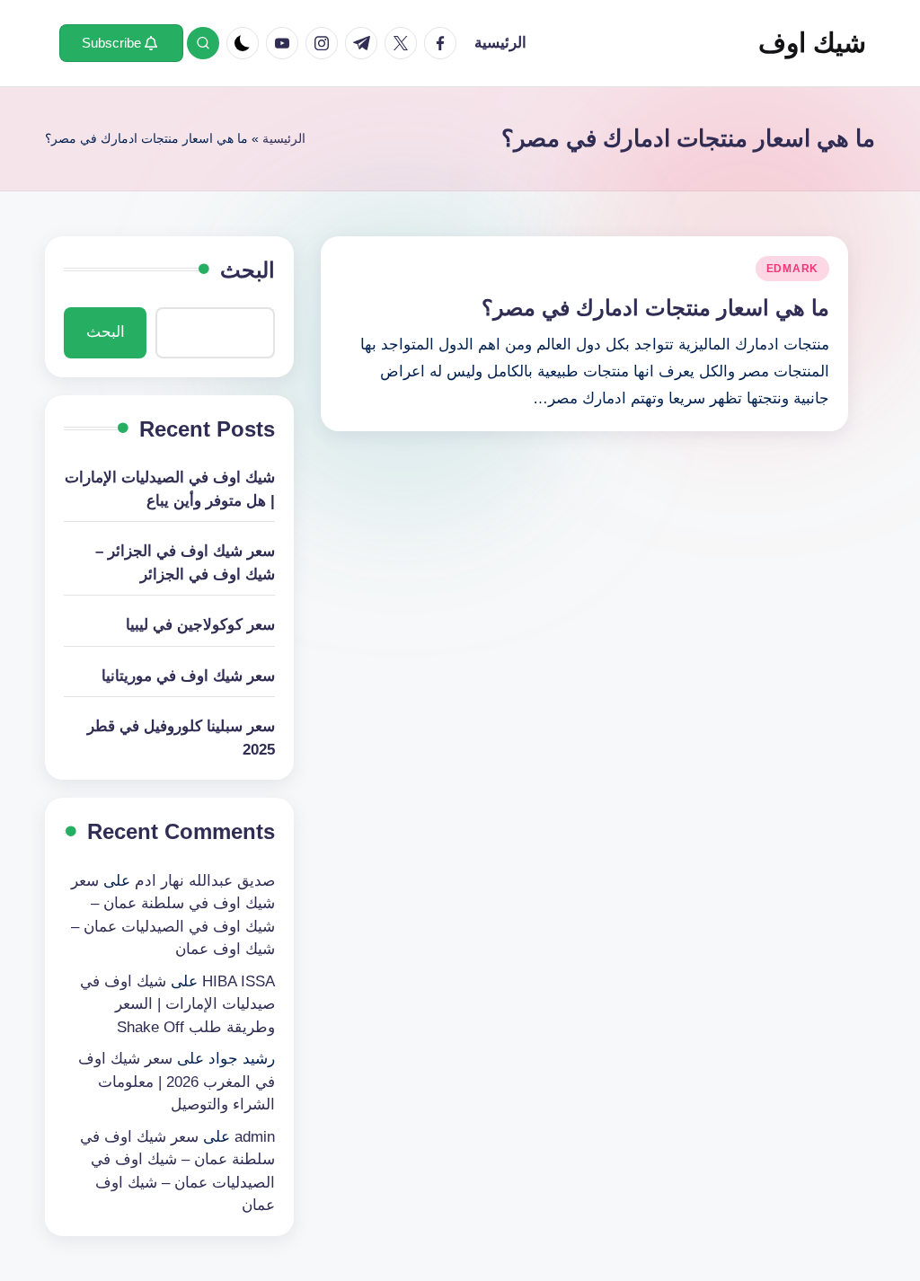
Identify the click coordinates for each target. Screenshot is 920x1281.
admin (254, 1136)
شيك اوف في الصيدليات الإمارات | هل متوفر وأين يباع (170, 489)
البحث (247, 270)
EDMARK (792, 268)
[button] (121, 43)
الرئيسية (283, 138)
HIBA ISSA (238, 981)
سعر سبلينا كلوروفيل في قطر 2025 (181, 738)
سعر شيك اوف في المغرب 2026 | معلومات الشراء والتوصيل (176, 1081)
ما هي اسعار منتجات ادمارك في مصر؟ (655, 308)
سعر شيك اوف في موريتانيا (188, 676)
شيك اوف (812, 42)
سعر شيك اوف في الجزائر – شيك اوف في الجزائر (185, 563)
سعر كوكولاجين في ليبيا (200, 624)
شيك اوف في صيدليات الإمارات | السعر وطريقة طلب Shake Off (177, 1004)
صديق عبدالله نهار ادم (205, 880)
